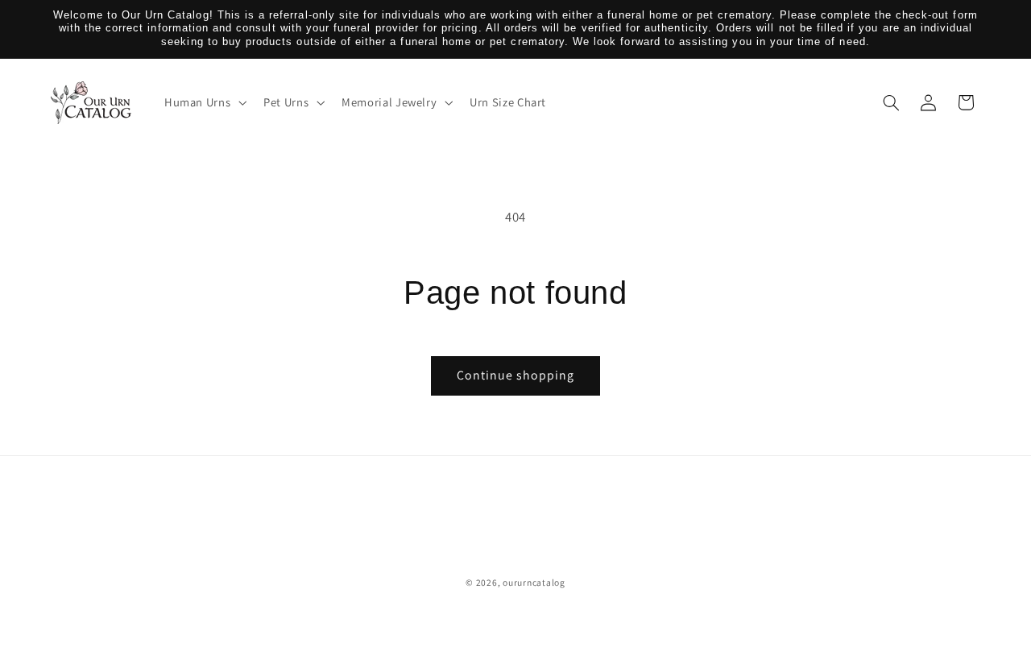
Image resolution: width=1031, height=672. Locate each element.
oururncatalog (534, 582)
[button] (203, 102)
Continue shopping (516, 375)
